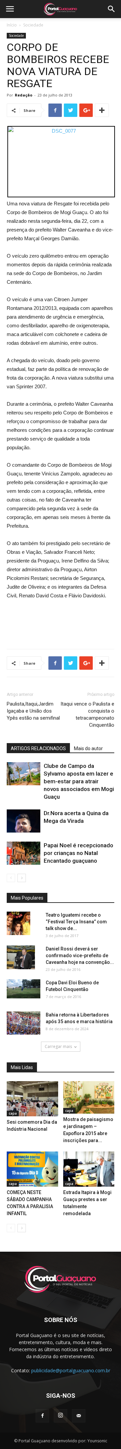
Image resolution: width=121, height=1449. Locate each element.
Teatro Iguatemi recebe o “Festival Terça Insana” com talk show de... (76, 921)
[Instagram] (60, 1416)
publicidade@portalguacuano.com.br (70, 1370)
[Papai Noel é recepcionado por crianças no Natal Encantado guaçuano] (23, 853)
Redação (23, 94)
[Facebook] (42, 1416)
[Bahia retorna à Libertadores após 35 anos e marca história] (23, 1023)
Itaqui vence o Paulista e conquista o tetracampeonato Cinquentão (87, 714)
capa (13, 1113)
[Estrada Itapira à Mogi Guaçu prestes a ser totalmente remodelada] (89, 1169)
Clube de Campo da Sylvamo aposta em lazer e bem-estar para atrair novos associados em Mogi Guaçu (79, 781)
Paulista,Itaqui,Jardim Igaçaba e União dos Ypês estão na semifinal (33, 711)
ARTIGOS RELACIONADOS (38, 748)
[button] (111, 9)
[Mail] (78, 1416)
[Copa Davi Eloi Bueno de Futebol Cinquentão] (23, 988)
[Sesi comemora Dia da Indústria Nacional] (32, 1098)
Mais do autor (88, 748)
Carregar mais (58, 1046)
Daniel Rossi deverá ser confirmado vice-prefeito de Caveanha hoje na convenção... (80, 955)
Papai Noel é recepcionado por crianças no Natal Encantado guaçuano (78, 853)
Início (12, 25)
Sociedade (33, 25)
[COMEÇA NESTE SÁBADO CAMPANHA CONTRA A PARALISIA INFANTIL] (32, 1169)
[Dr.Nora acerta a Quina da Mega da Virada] (23, 821)
